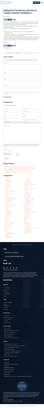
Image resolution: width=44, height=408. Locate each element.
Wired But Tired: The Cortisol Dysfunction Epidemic (17, 170)
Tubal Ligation (27, 229)
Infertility (26, 187)
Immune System (28, 185)
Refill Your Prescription (9, 332)
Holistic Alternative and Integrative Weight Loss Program (18, 376)
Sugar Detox (27, 222)
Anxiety (7, 188)
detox (6, 217)
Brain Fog (7, 202)
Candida (7, 207)
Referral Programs (8, 335)
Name (5, 73)
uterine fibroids (28, 232)
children (7, 208)
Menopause (27, 196)
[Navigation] (42, 2)
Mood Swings (27, 203)
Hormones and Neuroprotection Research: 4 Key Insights (19, 172)
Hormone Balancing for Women (11, 347)
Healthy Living (8, 236)
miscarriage (27, 200)
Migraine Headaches (29, 199)
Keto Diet (26, 191)
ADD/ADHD (7, 178)
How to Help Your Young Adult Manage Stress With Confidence (20, 168)
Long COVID (7, 372)
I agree (6, 148)
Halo (6, 230)
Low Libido (27, 193)
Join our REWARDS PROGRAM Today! (14, 256)
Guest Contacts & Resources (11, 337)
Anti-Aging (7, 185)
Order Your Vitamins (9, 334)
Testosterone (27, 226)
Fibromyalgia (8, 225)
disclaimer (5, 397)
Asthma (7, 192)
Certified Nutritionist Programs (11, 364)
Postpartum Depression (30, 211)
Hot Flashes (27, 180)
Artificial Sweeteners (10, 191)
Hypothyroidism (28, 181)
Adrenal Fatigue (9, 180)
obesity (26, 207)
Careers (6, 320)
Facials (6, 219)
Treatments (7, 362)
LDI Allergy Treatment (9, 349)
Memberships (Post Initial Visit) (11, 330)
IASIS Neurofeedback (29, 184)
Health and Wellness (10, 233)
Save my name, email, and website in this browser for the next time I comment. (20, 93)
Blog (11, 48)
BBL (6, 195)
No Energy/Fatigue (28, 204)
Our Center (6, 287)
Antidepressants (9, 187)
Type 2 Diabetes (28, 230)
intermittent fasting (29, 188)
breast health (8, 206)
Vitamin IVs (6, 354)
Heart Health (27, 178)
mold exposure (28, 202)
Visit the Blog (7, 319)
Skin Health (27, 218)
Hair (6, 229)
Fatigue (7, 221)
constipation (8, 211)
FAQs (5, 296)
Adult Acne (7, 181)
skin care (26, 217)
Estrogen (7, 218)
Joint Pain (26, 189)
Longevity (26, 192)
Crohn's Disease (9, 212)
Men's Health (27, 195)
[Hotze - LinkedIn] (10, 262)
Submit (6, 158)
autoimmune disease (10, 193)
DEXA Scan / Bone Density (10, 356)
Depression (7, 215)
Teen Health (27, 225)
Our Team (24, 244)
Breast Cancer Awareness (11, 204)
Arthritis (7, 189)
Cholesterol (8, 210)
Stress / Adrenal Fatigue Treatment (12, 350)
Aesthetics (7, 182)
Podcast (6, 307)
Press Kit (6, 309)
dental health (8, 214)
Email (5, 79)
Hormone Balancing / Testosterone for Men (14, 345)
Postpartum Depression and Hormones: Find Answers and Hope (20, 166)
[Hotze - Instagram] (8, 262)
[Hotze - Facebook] (4, 262)
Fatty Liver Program (10, 223)
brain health (8, 203)
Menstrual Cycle (28, 197)
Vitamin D (26, 233)
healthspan (7, 234)
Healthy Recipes (9, 237)
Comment (6, 63)
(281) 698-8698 (37, 2)
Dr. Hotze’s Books (8, 302)
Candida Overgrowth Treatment (11, 352)
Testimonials (7, 294)
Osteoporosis (27, 208)
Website (5, 85)
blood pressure (8, 200)
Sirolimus (26, 215)
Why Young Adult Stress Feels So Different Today (17, 169)
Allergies (7, 184)
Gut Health (7, 228)
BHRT (6, 196)
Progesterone (27, 212)
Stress (25, 221)
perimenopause (28, 210)
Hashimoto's (8, 232)
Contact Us (29, 244)
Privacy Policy (7, 322)
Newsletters (7, 292)
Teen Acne (26, 223)
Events (5, 290)
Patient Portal (7, 329)
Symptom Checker (16, 244)
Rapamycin (27, 214)
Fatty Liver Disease (9, 222)
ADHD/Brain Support (9, 367)
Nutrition (26, 206)
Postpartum (7, 374)
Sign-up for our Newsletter (11, 252)
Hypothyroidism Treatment (10, 344)
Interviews (6, 305)
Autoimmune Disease (9, 369)
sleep (25, 219)
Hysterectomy (27, 182)
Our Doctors (7, 289)
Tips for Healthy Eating (29, 228)
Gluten (6, 226)
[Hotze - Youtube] (6, 262)
